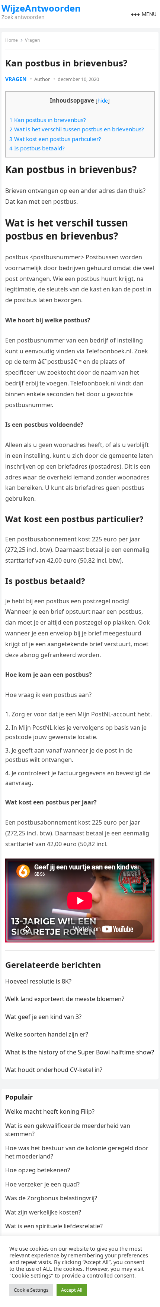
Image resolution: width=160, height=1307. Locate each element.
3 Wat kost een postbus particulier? (55, 139)
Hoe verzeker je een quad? (42, 1184)
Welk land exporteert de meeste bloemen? (64, 999)
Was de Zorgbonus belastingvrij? (51, 1198)
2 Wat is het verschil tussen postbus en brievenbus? (76, 129)
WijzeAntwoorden (41, 8)
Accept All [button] (71, 1289)
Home (11, 40)
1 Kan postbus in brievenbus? (47, 119)
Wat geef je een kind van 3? (43, 1017)
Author (42, 79)
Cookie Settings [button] (31, 1289)
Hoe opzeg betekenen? (37, 1170)
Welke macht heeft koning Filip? (50, 1111)
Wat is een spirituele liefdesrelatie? (54, 1226)
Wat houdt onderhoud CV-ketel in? (53, 1070)
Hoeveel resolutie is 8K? (38, 981)
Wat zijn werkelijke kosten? (43, 1212)
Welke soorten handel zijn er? (46, 1034)
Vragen (32, 40)
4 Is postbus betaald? (37, 148)
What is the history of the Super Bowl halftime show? (79, 1052)
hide (102, 100)
